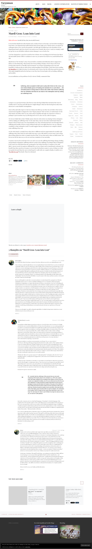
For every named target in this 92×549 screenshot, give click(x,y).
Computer (74, 106)
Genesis (76, 113)
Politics (76, 122)
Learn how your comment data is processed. (36, 245)
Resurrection (79, 124)
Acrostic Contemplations (76, 92)
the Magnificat (13, 69)
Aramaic (76, 97)
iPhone (72, 118)
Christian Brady (13, 36)
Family (70, 113)
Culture (13, 27)
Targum (71, 134)
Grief (81, 113)
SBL (76, 127)
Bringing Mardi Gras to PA (51, 185)
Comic (72, 104)
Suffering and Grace (77, 131)
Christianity (73, 101)
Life (77, 118)
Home (10, 27)
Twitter (71, 136)
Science (80, 127)
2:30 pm (62, 320)
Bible (81, 97)
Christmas (80, 101)
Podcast (71, 122)
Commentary (79, 104)
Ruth (72, 127)
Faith (81, 111)
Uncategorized (78, 136)
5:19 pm (62, 260)
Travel (80, 134)
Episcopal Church (74, 111)
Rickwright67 (18, 260)
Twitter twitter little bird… (74, 489)
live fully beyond (13, 152)
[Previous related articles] (78, 482)
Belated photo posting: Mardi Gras (34, 185)
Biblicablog (71, 99)
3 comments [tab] (13, 254)
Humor (76, 115)
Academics (79, 90)
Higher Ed (70, 115)
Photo (81, 120)
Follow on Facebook (13, 523)
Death (73, 108)
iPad (81, 115)
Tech (76, 134)
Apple (81, 95)
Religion (72, 124)
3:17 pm (62, 430)
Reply (17, 313)
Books (80, 99)
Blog (76, 99)
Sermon (80, 129)
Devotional (79, 108)
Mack (81, 118)
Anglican (76, 95)
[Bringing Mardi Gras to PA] (55, 180)
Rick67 (21, 430)
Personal (75, 120)
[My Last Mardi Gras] (18, 180)
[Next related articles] (81, 482)
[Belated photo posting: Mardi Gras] (36, 180)
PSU (81, 122)
